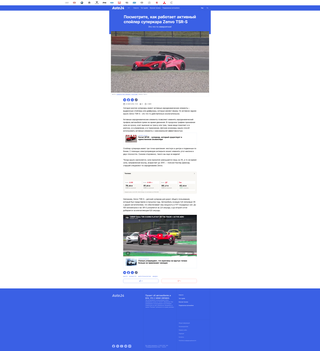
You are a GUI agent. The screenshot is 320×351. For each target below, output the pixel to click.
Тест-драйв (144, 8)
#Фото (125, 276)
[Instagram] (129, 346)
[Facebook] (113, 346)
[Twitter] (117, 346)
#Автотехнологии (144, 276)
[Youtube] (121, 346)
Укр (202, 8)
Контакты (181, 337)
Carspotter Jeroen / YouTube (127, 94)
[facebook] (128, 99)
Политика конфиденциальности (187, 340)
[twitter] (132, 99)
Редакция (181, 333)
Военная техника (155, 8)
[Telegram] (125, 346)
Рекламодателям (183, 326)
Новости (136, 8)
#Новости (132, 276)
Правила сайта (183, 330)
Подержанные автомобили (171, 8)
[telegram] (124, 99)
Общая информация (184, 323)
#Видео (155, 276)
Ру (207, 8)
